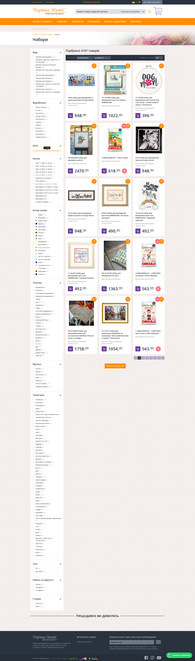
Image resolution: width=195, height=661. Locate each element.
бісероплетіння (43, 335)
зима (39, 408)
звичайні (40, 571)
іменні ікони (41, 426)
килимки (40, 486)
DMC (39, 378)
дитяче (40, 474)
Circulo (39, 110)
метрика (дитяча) (43, 456)
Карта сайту (56, 658)
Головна (36, 34)
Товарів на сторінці (146, 57)
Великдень (41, 405)
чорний (42, 274)
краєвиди (41, 512)
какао (41, 236)
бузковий (42, 227)
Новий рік (41, 399)
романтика (41, 411)
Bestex (40, 372)
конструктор (42, 329)
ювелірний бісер (43, 320)
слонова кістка (45, 265)
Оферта (65, 658)
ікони (39, 429)
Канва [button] (36, 158)
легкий (40, 584)
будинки (40, 444)
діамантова (42, 353)
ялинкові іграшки (44, 465)
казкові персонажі (44, 423)
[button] (134, 2)
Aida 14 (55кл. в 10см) (46, 166)
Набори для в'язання (45, 78)
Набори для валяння (45, 81)
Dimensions (41, 119)
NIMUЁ (40, 125)
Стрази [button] (37, 598)
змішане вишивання (45, 314)
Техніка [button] (37, 282)
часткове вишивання (45, 311)
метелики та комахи (45, 462)
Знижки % (77, 21)
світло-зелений (45, 259)
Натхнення (41, 134)
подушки (40, 523)
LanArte (40, 122)
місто (39, 468)
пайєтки (40, 356)
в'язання (40, 290)
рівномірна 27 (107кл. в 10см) (48, 190)
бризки (42, 224)
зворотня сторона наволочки (48, 414)
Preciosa (40, 603)
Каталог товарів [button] (42, 21)
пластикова (42, 181)
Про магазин (37, 2)
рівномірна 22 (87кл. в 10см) (46, 184)
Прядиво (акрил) (43, 386)
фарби (39, 350)
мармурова (43, 241)
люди (39, 492)
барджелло (41, 287)
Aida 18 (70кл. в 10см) (45, 172)
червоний (43, 271)
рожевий (42, 250)
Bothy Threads (43, 107)
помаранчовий (43, 247)
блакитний (43, 221)
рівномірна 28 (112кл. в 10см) (48, 193)
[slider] (33, 151)
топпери (40, 546)
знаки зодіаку (42, 480)
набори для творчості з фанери (48, 93)
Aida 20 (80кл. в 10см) (44, 175)
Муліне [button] (37, 364)
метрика (40, 450)
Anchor (40, 369)
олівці (39, 299)
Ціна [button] (35, 145)
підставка (40, 515)
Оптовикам (50, 2)
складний (40, 590)
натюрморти (42, 506)
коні (38, 526)
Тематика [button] (38, 395)
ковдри (39, 509)
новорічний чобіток (44, 417)
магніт (40, 495)
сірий (41, 253)
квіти (39, 552)
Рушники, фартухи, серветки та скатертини (48, 61)
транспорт (41, 549)
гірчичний (42, 230)
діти (38, 471)
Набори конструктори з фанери (48, 71)
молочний (43, 244)
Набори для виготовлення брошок (46, 66)
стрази (40, 326)
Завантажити (40, 28)
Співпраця (93, 21)
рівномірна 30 (42, 196)
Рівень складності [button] (43, 579)
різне (39, 532)
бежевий (43, 218)
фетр (39, 341)
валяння (40, 338)
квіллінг (38, 344)
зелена (42, 233)
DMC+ (39, 606)
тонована (43, 268)
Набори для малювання (46, 75)
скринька (40, 555)
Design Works (42, 116)
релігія (39, 535)
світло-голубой (45, 256)
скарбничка (41, 489)
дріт (38, 347)
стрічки (40, 323)
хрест (40, 302)
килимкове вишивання (45, 296)
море (39, 500)
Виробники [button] (39, 102)
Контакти (136, 21)
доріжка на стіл (43, 441)
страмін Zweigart (43, 202)
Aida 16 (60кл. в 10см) (45, 169)
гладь (39, 308)
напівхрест (41, 305)
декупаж (40, 332)
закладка (40, 435)
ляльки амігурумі (43, 420)
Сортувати (71, 57)
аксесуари (41, 453)
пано (38, 432)
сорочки (40, 543)
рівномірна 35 (42, 199)
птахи (39, 529)
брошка (40, 459)
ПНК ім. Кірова (43, 383)
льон (41, 239)
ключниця (40, 483)
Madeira (40, 380)
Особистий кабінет (153, 2)
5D (38, 568)
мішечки (40, 498)
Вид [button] (35, 52)
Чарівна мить (43, 137)
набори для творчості (46, 89)
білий (42, 215)
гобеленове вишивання (46, 293)
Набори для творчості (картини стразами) (48, 85)
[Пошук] (149, 11)
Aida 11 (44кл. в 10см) (45, 163)
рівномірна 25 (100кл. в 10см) (48, 187)
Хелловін (40, 402)
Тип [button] (35, 563)
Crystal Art (41, 113)
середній (40, 587)
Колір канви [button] (40, 210)
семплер (40, 447)
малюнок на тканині (45, 178)
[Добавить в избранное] (94, 65)
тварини (41, 477)
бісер (39, 317)
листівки (40, 438)
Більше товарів (114, 366)
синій (41, 262)
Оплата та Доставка (115, 21)
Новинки (62, 21)
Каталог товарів (46, 34)
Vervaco (40, 128)
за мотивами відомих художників (48, 519)
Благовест (41, 131)
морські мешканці (43, 504)
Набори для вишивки (45, 57)
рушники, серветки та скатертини (44, 539)
